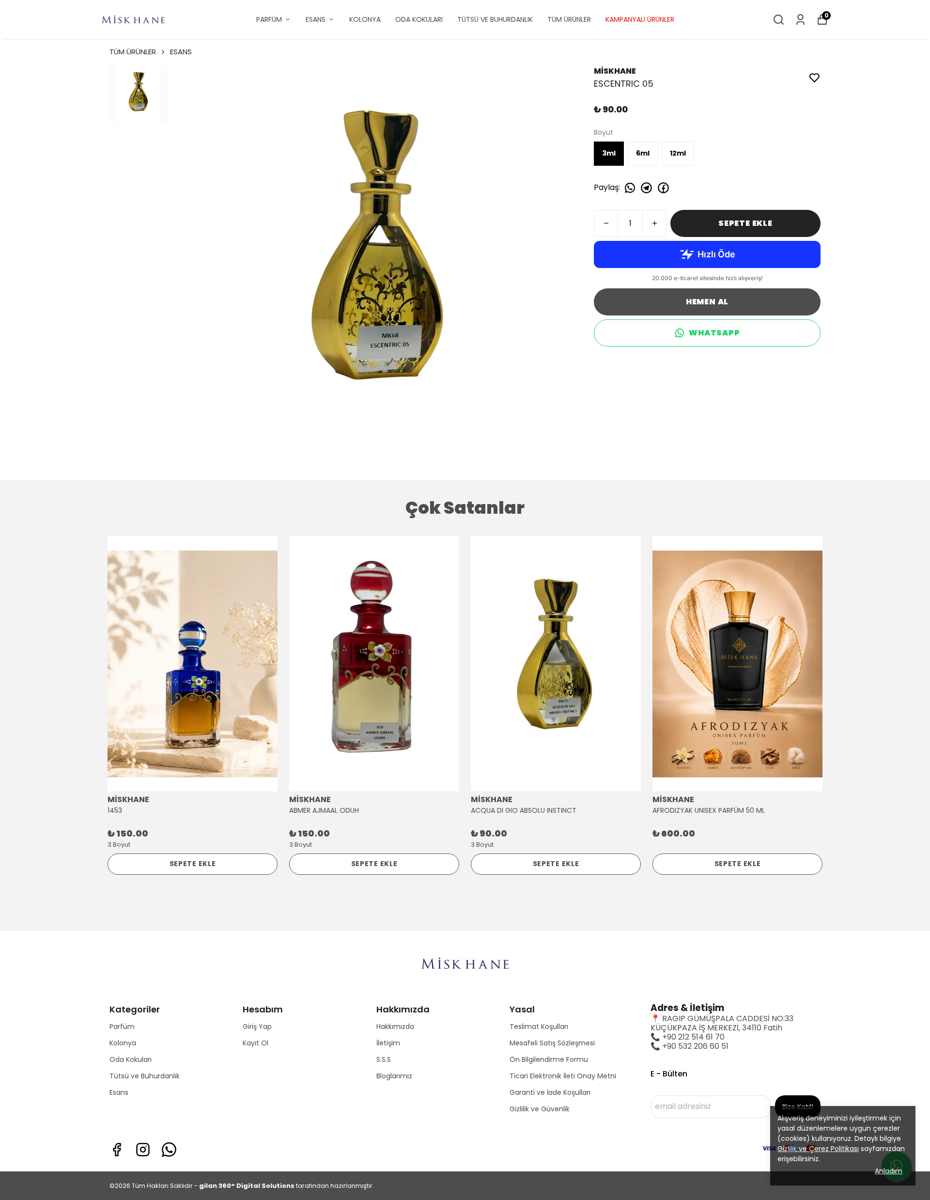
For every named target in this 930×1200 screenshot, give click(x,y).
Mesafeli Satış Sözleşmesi (552, 1043)
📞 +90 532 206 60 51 (689, 1046)
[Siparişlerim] (800, 20)
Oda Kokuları (130, 1059)
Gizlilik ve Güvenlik (540, 1109)
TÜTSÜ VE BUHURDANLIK (495, 19)
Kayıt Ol (255, 1043)
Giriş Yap (257, 1026)
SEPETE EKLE (745, 223)
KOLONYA (365, 19)
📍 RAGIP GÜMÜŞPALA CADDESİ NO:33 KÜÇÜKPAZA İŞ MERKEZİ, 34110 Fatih (722, 1023)
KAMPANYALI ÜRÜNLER (639, 19)
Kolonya (122, 1043)
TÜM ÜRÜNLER (569, 19)
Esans (118, 1092)
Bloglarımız (394, 1076)
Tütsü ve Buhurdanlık (144, 1076)
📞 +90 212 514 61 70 (688, 1036)
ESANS (316, 19)
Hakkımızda (395, 1026)
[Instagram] (143, 1149)
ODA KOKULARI (419, 19)
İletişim (388, 1043)
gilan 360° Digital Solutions (246, 1185)
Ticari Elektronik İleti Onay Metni (563, 1076)
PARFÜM (269, 19)
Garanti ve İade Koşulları (550, 1092)
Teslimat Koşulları (539, 1026)
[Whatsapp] (169, 1149)
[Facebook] (116, 1149)
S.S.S (383, 1059)
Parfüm (122, 1026)
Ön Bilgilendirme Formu (549, 1059)
